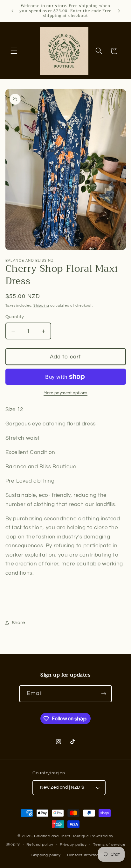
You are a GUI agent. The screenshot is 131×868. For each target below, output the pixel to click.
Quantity (14, 316)
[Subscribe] (103, 693)
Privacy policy (73, 845)
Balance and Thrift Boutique (62, 836)
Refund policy (39, 845)
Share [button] (18, 622)
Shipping (41, 305)
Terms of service (109, 845)
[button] (14, 50)
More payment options (65, 393)
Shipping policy (46, 855)
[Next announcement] (119, 11)
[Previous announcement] (12, 11)
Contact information (86, 855)
